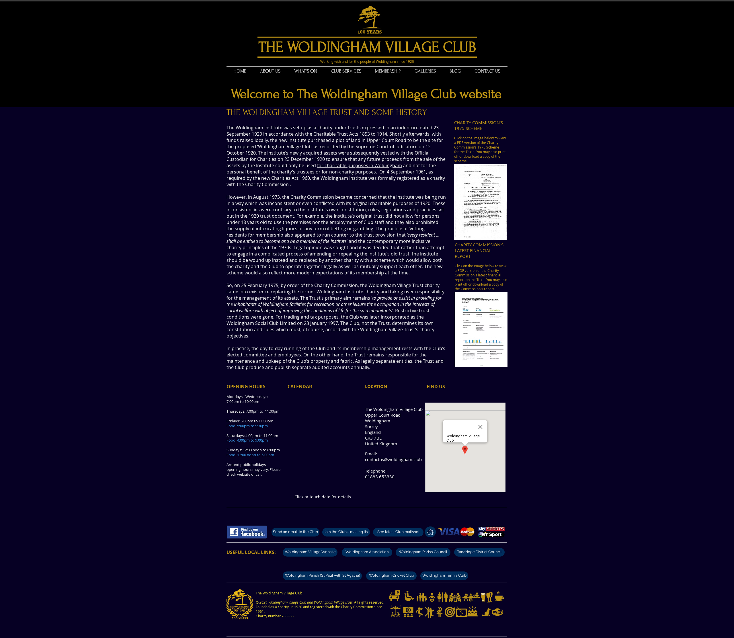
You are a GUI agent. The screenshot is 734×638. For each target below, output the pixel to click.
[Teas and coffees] (499, 596)
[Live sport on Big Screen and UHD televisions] (408, 611)
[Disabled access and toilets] (409, 596)
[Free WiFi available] (497, 612)
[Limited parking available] (394, 595)
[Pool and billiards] (461, 611)
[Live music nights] (420, 612)
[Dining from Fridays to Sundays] (455, 597)
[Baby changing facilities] (432, 597)
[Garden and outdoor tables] (395, 611)
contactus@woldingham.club (393, 459)
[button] (270, 71)
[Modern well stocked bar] (471, 597)
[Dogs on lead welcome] (486, 612)
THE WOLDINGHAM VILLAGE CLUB (367, 47)
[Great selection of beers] (483, 597)
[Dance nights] (429, 612)
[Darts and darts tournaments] (450, 612)
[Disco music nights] (439, 612)
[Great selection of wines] (489, 597)
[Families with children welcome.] (422, 597)
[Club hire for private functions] (472, 611)
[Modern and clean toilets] (442, 597)
